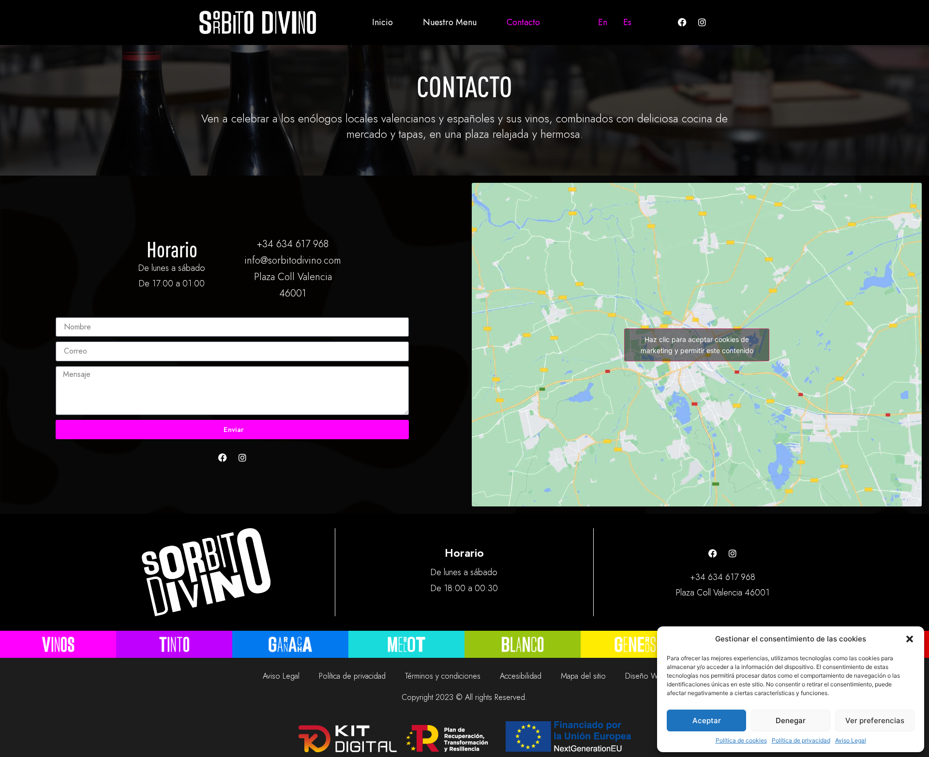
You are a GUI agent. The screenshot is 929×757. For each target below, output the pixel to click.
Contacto (523, 22)
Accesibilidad (520, 676)
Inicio (382, 22)
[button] (909, 639)
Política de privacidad (801, 740)
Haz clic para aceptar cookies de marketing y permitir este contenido (697, 345)
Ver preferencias (874, 720)
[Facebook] (682, 22)
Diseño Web (646, 676)
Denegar (791, 720)
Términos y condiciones (442, 676)
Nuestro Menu (450, 22)
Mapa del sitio (583, 676)
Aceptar (706, 720)
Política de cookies (741, 740)
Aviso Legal (850, 740)
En (602, 22)
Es (627, 22)
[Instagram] (702, 22)
